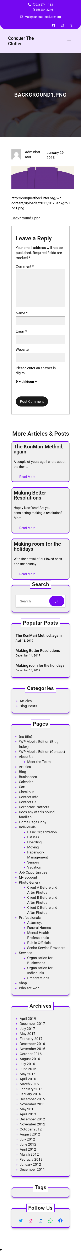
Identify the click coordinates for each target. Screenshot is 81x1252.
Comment (25, 266)
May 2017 (28, 1034)
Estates (33, 837)
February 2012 (31, 1159)
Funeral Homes (39, 928)
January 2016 (30, 1094)
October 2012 (31, 1129)
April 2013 (28, 1114)
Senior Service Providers (46, 948)
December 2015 (32, 1099)
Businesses (28, 777)
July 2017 (27, 1029)
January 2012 (30, 1164)
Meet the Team (39, 762)
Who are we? (29, 988)
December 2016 (32, 1044)
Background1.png (25, 218)
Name (21, 313)
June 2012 (28, 1144)
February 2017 (31, 1039)
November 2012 (32, 1124)
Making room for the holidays (40, 665)
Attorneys (35, 923)
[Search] (56, 601)
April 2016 (28, 1079)
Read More (28, 477)
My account (28, 877)
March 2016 (29, 1084)
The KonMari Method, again (39, 635)
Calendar (26, 782)
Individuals (27, 827)
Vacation (34, 867)
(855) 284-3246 (43, 9)
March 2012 (29, 1154)
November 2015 (32, 1104)
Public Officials (39, 943)
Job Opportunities (33, 872)
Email (21, 331)
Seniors (33, 862)
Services (25, 953)
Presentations (38, 978)
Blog (22, 772)
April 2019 (28, 1018)
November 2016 (32, 1049)
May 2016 (28, 1074)
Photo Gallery (29, 882)
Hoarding (34, 842)
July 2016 (27, 1064)
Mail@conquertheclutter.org (43, 16)
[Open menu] (69, 41)
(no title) (25, 736)
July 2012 (27, 1139)
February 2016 (31, 1089)
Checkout (26, 792)
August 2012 (30, 1134)
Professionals (30, 917)
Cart (22, 787)
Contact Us (27, 802)
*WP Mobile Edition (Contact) (42, 752)
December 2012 (32, 1119)
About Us (26, 757)
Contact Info (28, 797)
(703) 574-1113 (43, 4)
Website (22, 349)
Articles (26, 701)
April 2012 (28, 1149)
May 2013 (28, 1109)
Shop (23, 983)
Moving (33, 847)
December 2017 (32, 1024)
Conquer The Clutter (21, 41)
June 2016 (28, 1069)
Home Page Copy (32, 822)
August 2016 (30, 1059)
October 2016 (31, 1054)
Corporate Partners (34, 807)
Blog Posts (28, 706)
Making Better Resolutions (38, 650)
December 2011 (32, 1169)
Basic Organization (42, 832)
